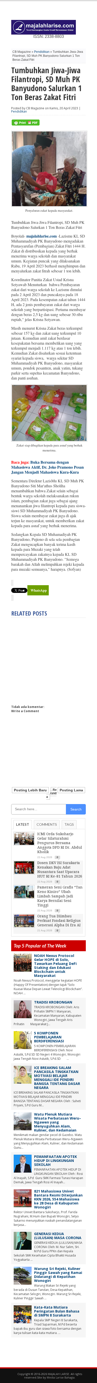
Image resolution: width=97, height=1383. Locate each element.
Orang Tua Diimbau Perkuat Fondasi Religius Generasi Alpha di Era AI (59, 920)
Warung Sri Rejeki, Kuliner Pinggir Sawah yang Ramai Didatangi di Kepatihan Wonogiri (58, 1274)
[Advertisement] (53, 659)
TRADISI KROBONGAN (53, 1002)
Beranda (51, 793)
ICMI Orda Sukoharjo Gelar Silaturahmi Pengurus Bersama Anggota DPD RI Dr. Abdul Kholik (59, 843)
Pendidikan (41, 52)
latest (22, 824)
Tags (69, 824)
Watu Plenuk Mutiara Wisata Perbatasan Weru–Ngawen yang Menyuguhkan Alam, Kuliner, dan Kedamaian (57, 1122)
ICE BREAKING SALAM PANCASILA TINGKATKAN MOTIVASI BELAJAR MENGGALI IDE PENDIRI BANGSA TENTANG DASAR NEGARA (57, 1077)
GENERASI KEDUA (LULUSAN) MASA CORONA (57, 1235)
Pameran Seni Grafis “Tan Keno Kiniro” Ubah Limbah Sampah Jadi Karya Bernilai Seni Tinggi (60, 896)
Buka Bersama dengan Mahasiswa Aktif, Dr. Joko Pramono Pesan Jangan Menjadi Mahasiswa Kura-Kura (47, 467)
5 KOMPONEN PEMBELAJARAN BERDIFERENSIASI (49, 1037)
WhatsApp (39, 590)
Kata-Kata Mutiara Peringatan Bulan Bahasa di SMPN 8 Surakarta (56, 1311)
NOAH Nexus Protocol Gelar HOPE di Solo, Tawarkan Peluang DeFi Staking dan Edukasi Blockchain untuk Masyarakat (55, 965)
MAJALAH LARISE (58, 1374)
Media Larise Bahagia (61, 1377)
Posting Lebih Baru (30, 790)
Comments (47, 824)
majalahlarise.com (41, 236)
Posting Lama (71, 790)
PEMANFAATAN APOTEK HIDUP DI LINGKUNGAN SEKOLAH (55, 1160)
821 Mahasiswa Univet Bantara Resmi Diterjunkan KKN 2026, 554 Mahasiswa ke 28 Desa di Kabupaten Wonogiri (58, 1199)
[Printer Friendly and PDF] (25, 124)
